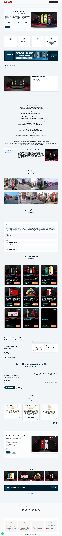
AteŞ (28, 534)
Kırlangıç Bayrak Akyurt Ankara (51, 528)
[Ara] (59, 2)
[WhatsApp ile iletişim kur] (36, 509)
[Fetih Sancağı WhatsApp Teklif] (42, 326)
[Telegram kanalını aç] (33, 509)
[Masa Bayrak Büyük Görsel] (24, 476)
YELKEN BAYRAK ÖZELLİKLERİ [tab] (9, 148)
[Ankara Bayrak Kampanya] (32, 55)
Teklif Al (54, 54)
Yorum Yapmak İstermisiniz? (31, 400)
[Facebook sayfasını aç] (23, 509)
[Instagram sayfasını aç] (26, 509)
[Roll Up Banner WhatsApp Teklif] (42, 282)
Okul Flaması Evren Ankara (51, 525)
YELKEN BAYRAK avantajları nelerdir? (31, 249)
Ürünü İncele (17, 282)
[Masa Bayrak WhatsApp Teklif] (42, 304)
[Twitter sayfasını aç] (29, 509)
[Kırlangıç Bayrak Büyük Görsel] (51, 476)
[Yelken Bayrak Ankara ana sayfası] (31, 506)
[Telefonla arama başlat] (39, 509)
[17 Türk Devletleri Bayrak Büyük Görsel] (10, 476)
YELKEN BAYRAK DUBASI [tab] (8, 152)
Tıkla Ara (19, 387)
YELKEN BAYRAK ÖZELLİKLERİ (28, 149)
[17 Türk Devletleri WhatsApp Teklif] (24, 304)
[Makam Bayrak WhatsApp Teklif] (24, 282)
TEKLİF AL (5, 67)
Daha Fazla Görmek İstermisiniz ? (31, 213)
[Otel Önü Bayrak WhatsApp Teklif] (24, 326)
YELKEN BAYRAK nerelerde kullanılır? (31, 242)
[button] (54, 423)
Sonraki (32, 493)
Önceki (29, 493)
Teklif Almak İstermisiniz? (10, 387)
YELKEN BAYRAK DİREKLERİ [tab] (9, 150)
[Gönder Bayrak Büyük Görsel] (37, 476)
